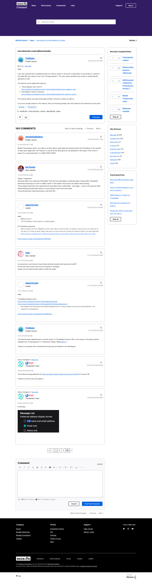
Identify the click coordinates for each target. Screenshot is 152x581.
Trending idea (115, 138)
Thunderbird (32, 107)
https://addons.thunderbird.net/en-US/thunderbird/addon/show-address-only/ (48, 89)
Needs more (114, 142)
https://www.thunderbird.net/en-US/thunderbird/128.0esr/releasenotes (42, 304)
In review (113, 145)
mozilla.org (40, 558)
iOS (51, 532)
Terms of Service (55, 558)
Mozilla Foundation (23, 535)
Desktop (21, 107)
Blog (52, 542)
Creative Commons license (88, 566)
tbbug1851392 (51, 111)
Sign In (130, 5)
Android (53, 535)
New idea (28, 66)
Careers (19, 539)
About (18, 529)
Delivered (35, 360)
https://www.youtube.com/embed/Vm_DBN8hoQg (35, 314)
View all (115, 117)
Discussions (46, 5)
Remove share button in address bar (128, 70)
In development (115, 152)
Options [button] (132, 40)
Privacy (68, 558)
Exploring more (115, 149)
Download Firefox (57, 529)
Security (42, 111)
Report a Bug (89, 532)
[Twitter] (124, 529)
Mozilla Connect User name (128, 98)
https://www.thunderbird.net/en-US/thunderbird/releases (37, 301)
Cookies (79, 558)
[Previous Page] (49, 450)
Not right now (115, 156)
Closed (112, 163)
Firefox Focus (55, 539)
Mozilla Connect (22, 5)
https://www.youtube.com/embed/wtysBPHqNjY (34, 239)
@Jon (64, 342)
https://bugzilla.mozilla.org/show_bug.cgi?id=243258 (60, 374)
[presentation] (20, 467)
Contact (91, 558)
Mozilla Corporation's (25, 564)
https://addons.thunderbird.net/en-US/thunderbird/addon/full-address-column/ (48, 94)
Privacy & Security (33, 111)
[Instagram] (128, 529)
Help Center (88, 529)
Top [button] (19, 576)
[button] (20, 117)
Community (61, 5)
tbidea (58, 111)
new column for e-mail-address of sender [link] (51, 40)
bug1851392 (23, 111)
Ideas (34, 5)
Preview (100, 464)
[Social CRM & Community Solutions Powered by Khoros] (131, 576)
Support (119, 5)
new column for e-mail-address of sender (34, 51)
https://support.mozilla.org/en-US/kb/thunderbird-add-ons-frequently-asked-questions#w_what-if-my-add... (58, 234)
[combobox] (76, 21)
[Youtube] (132, 529)
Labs (73, 5)
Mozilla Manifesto (23, 532)
